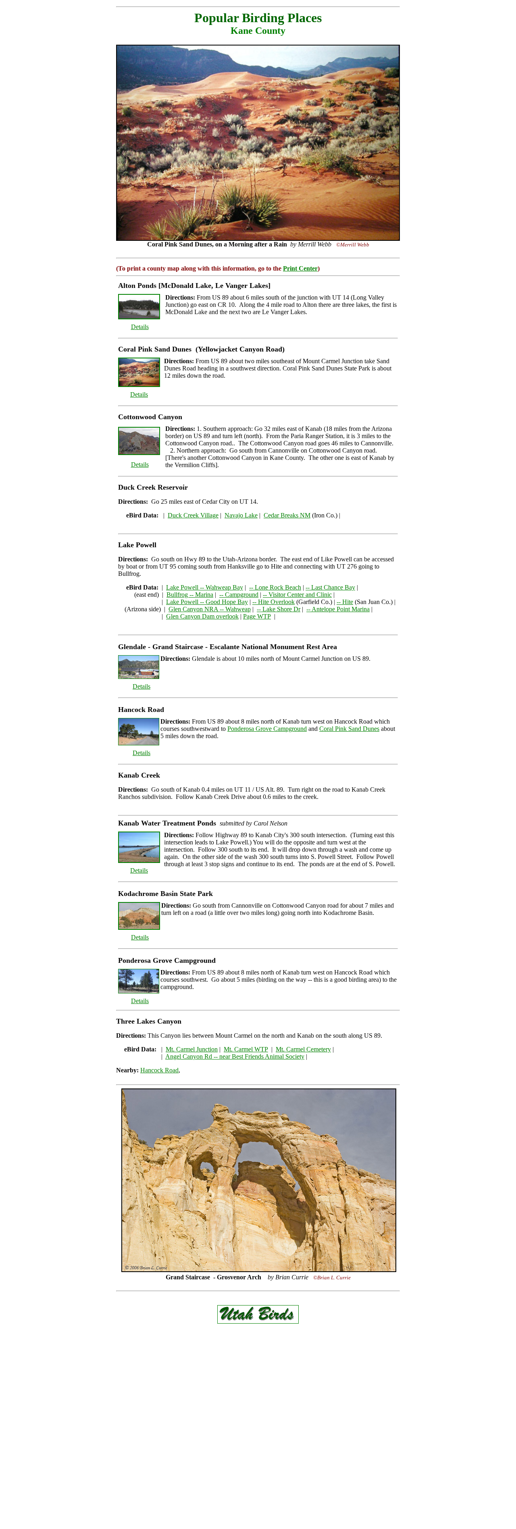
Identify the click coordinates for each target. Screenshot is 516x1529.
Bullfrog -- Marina (189, 594)
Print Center (300, 268)
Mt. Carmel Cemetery (303, 1049)
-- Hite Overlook (273, 601)
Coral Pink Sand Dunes (349, 728)
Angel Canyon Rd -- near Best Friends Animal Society (234, 1056)
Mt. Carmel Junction (192, 1049)
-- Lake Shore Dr (278, 609)
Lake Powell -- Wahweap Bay (204, 587)
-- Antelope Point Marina (338, 609)
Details (140, 326)
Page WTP (257, 616)
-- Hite (345, 601)
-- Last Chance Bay (330, 587)
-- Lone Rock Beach (275, 587)
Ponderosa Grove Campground (267, 728)
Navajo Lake (241, 515)
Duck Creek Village (193, 515)
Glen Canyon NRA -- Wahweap (210, 609)
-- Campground (238, 594)
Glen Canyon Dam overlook (202, 616)
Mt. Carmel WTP (246, 1049)
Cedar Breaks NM (287, 515)
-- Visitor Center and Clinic (297, 594)
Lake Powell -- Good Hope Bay (207, 601)
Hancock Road (159, 1070)
